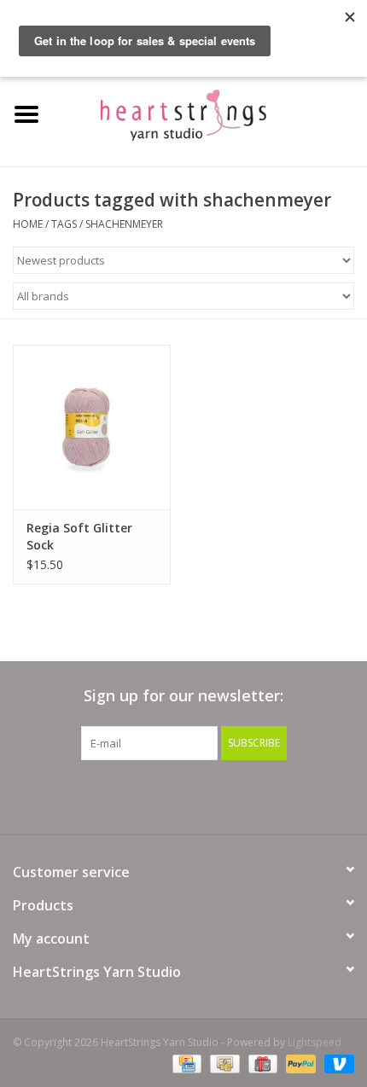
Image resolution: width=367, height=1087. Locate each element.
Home (28, 224)
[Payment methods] (185, 1063)
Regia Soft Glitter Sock (79, 536)
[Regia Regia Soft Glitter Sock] (92, 427)
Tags (64, 224)
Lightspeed (314, 1042)
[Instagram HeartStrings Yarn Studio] (275, 795)
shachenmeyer (124, 224)
